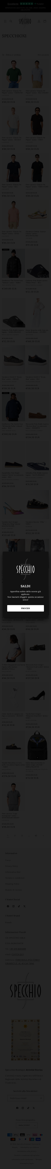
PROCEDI (25, 608)
